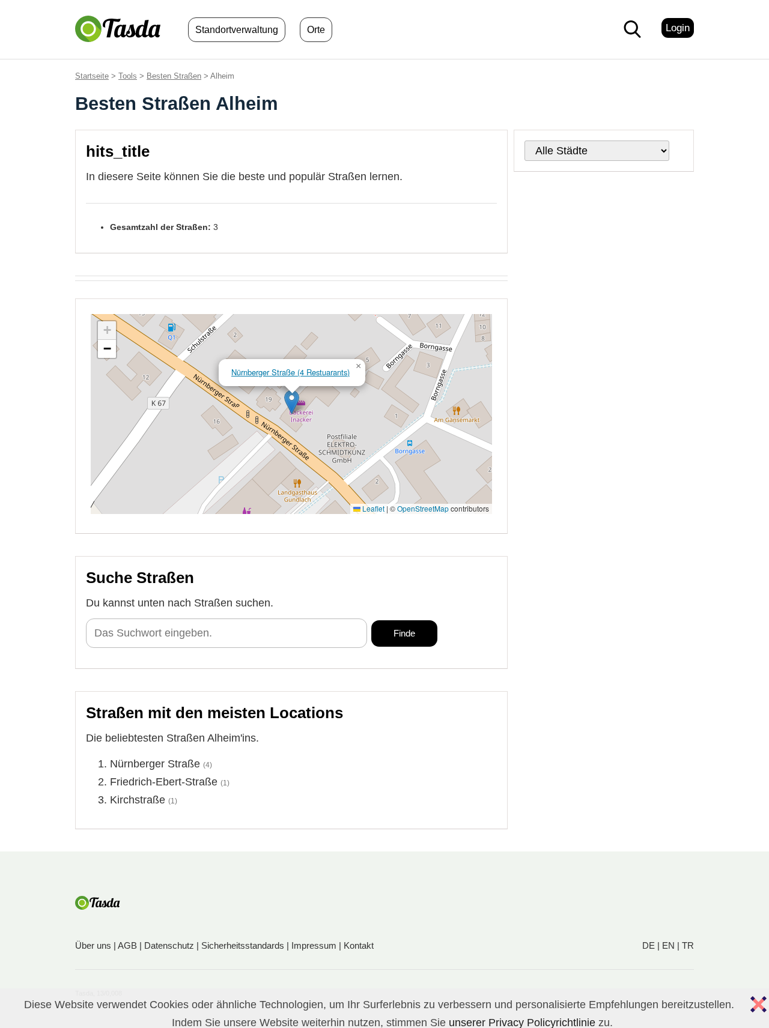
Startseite (92, 75)
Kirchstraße (137, 800)
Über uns (93, 945)
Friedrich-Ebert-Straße (163, 782)
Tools (127, 75)
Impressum (313, 945)
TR (688, 945)
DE (648, 945)
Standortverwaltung (236, 30)
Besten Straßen (174, 75)
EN (668, 945)
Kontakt (359, 945)
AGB (127, 945)
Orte (316, 30)
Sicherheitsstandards (242, 945)
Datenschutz (169, 945)
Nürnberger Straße (155, 764)
